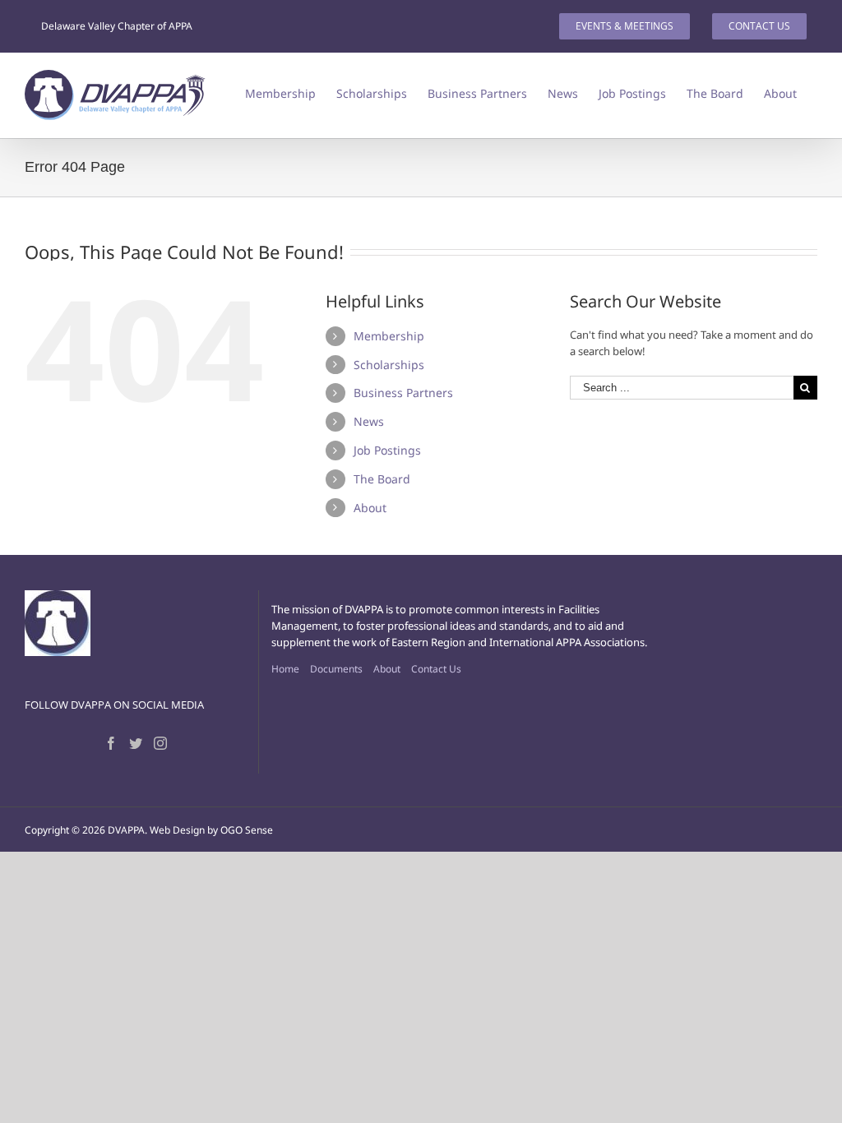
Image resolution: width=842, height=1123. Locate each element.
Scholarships (389, 364)
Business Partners (403, 392)
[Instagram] (160, 743)
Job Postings (387, 450)
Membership (389, 336)
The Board (382, 479)
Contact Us (436, 669)
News (369, 421)
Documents (336, 669)
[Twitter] (135, 743)
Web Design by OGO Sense (211, 830)
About (370, 507)
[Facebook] (111, 743)
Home (285, 669)
